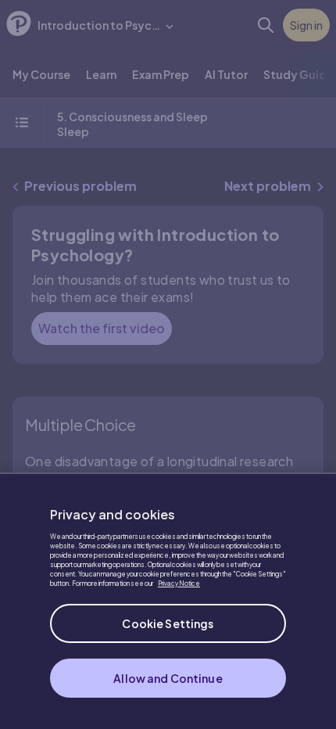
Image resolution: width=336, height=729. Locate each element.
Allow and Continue (168, 678)
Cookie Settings (167, 623)
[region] (168, 600)
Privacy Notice (179, 583)
